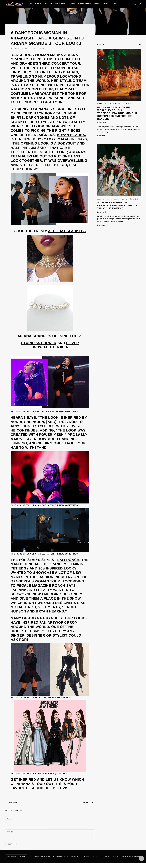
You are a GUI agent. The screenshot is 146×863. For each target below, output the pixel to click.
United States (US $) (15, 856)
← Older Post (11, 803)
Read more (101, 136)
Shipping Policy (62, 856)
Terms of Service (78, 856)
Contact (51, 856)
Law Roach (68, 560)
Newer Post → (89, 803)
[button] (38, 4)
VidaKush (39, 856)
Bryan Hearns (71, 135)
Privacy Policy (92, 856)
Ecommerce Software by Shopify (127, 856)
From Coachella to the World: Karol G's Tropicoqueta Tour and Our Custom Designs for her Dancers (117, 113)
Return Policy (106, 856)
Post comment (14, 844)
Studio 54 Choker (38, 343)
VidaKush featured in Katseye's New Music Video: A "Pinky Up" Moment (117, 205)
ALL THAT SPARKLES (67, 231)
